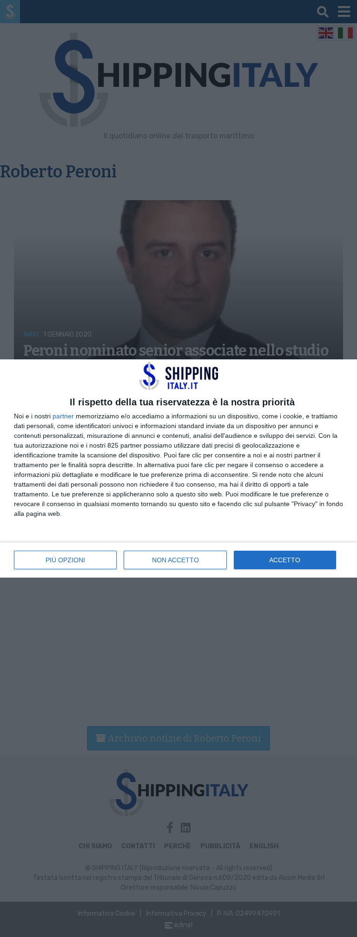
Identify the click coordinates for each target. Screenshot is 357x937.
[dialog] (178, 468)
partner (63, 416)
